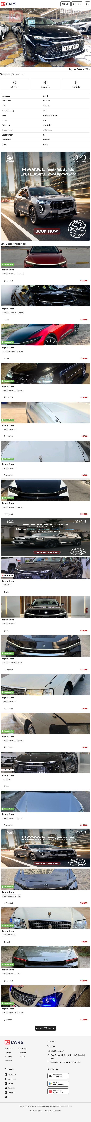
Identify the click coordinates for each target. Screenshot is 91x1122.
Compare (22, 1053)
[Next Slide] (88, 37)
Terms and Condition (52, 1110)
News (22, 1057)
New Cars (9, 1049)
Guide (8, 1053)
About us (8, 1061)
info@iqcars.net (57, 1051)
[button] (87, 3)
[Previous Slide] (3, 37)
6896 (52, 1047)
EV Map (8, 1057)
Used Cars (22, 1049)
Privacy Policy (36, 1110)
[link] (58, 1076)
